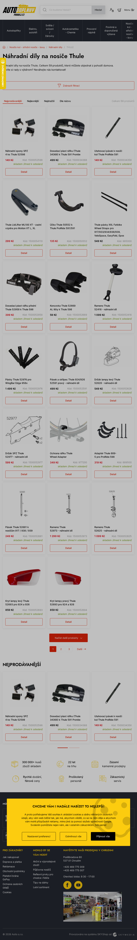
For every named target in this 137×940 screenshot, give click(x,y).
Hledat (98, 9)
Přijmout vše (103, 836)
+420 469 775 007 (73, 870)
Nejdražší (49, 101)
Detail (24, 171)
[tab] (62, 746)
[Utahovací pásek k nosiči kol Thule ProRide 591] (113, 127)
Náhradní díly (55, 47)
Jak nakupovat (11, 857)
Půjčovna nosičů (42, 869)
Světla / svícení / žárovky (49, 30)
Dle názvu (65, 101)
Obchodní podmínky (14, 871)
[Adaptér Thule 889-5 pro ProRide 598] (113, 430)
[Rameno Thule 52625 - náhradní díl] (113, 504)
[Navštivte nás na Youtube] (78, 884)
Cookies (7, 892)
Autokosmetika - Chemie (70, 30)
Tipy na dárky (40, 882)
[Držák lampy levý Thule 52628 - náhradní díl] (113, 356)
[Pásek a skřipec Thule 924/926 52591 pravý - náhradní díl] (68, 356)
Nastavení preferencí (38, 836)
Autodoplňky (14, 30)
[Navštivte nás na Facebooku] (67, 884)
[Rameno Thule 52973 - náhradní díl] (68, 504)
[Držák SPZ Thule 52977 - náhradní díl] (24, 430)
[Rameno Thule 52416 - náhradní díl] (113, 282)
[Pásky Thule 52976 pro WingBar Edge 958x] (24, 356)
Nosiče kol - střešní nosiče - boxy (27, 47)
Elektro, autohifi (33, 30)
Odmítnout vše (73, 836)
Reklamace (9, 866)
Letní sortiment (41, 887)
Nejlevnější (33, 101)
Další (79, 649)
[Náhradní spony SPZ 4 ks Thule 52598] (24, 127)
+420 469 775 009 (73, 866)
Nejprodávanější (13, 101)
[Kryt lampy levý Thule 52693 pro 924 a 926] (24, 577)
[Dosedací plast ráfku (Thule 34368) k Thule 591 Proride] (68, 127)
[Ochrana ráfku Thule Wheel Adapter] (68, 430)
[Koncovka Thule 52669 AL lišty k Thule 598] (68, 282)
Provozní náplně (91, 30)
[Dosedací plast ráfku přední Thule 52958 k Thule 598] (24, 282)
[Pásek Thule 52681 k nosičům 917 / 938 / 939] (24, 504)
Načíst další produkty (66, 637)
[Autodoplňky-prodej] (19, 10)
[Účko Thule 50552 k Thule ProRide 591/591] (68, 201)
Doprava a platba (12, 861)
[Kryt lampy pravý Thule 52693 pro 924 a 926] (68, 577)
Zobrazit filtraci (71, 85)
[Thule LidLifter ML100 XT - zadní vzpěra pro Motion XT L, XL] (24, 201)
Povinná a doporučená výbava (111, 30)
